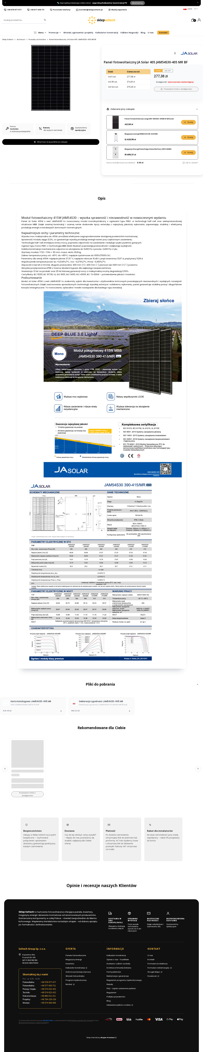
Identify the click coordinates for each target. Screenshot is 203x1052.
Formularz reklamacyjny (158, 967)
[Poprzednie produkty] (5, 768)
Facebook (152, 976)
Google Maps (153, 972)
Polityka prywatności (116, 996)
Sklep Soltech (7, 39)
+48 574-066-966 (48, 1003)
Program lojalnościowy (76, 980)
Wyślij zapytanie (119, 10)
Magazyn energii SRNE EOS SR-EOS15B (141, 134)
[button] (101, 684)
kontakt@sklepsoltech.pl (91, 10)
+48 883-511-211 (48, 996)
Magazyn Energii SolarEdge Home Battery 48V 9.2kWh (148, 149)
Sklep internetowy (100, 1037)
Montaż (69, 984)
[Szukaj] (44, 20)
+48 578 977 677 (14, 10)
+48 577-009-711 (48, 985)
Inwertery (70, 963)
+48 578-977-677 (48, 982)
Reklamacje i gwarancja (118, 976)
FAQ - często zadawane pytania (121, 988)
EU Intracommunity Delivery (119, 967)
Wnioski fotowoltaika (75, 976)
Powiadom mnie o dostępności (178, 89)
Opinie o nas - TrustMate (118, 959)
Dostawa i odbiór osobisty (118, 963)
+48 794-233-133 (48, 999)
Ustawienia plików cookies (119, 1005)
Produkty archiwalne (37, 39)
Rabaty (110, 984)
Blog (109, 1001)
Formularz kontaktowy (157, 963)
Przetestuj (137, 3)
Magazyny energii (74, 959)
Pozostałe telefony (61, 10)
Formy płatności (114, 972)
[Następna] (197, 3)
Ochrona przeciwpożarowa (78, 972)
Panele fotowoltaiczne (76, 955)
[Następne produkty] (198, 768)
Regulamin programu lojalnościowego (124, 980)
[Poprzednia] (5, 3)
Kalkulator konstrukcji (75, 967)
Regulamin (111, 992)
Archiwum (21, 39)
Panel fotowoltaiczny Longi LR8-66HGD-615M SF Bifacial (149, 119)
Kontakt (150, 959)
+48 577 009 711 (37, 10)
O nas (150, 955)
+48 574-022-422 (48, 989)
